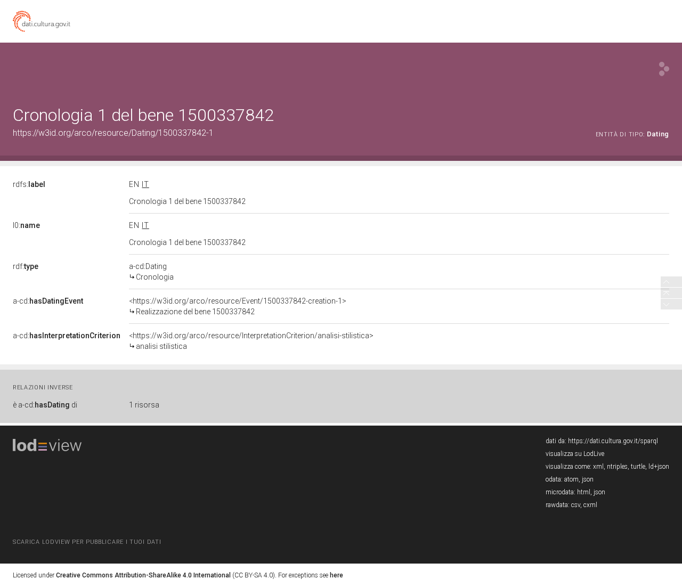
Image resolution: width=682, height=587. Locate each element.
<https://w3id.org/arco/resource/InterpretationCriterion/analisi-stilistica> (251, 340)
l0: (26, 225)
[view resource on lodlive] (664, 69)
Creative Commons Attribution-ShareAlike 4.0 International (143, 575)
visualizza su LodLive (575, 454)
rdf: (25, 266)
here (336, 575)
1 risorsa (144, 405)
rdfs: (29, 184)
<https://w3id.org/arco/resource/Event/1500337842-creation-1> (237, 306)
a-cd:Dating (151, 271)
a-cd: (48, 301)
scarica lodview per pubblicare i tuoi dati (87, 542)
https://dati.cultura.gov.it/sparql (613, 441)
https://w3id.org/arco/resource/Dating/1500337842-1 (113, 133)
